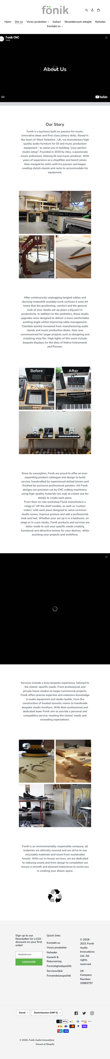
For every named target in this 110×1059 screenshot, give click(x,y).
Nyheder (52, 952)
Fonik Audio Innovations (41, 1040)
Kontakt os (53, 943)
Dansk (22, 1012)
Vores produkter (57, 947)
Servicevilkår (55, 971)
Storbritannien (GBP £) (46, 1012)
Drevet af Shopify (45, 1044)
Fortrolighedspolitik (59, 966)
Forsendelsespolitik (59, 976)
